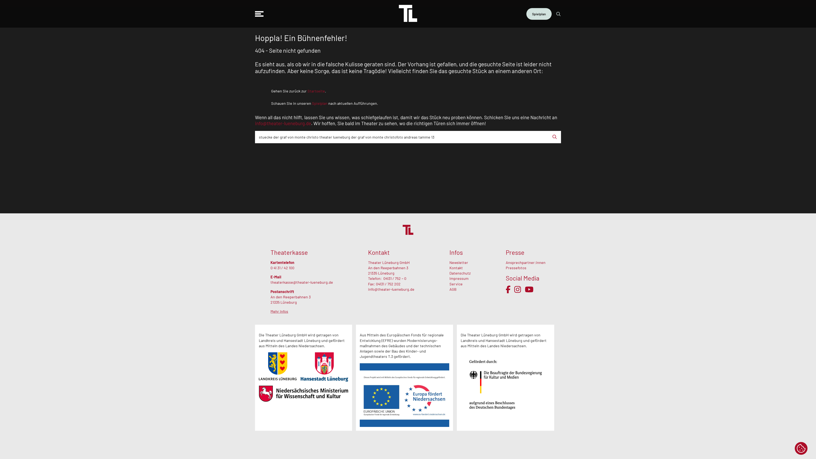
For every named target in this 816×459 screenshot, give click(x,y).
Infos (456, 252)
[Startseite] (408, 14)
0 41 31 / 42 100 (282, 267)
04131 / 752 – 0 (394, 278)
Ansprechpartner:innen (525, 262)
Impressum (459, 278)
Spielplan (539, 14)
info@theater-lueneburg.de (391, 289)
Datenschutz (460, 273)
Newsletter (458, 262)
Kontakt (456, 267)
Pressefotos (516, 267)
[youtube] (529, 289)
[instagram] (517, 289)
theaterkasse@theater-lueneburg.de (302, 282)
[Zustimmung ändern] (801, 448)
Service (456, 284)
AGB (452, 289)
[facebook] (508, 289)
